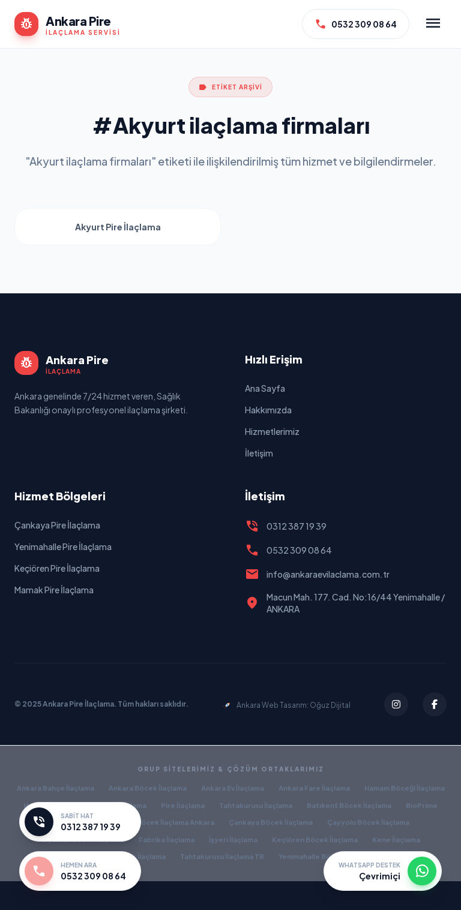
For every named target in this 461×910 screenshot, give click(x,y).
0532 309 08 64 (356, 24)
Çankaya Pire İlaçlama (57, 524)
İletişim (259, 453)
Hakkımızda (268, 409)
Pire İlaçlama (183, 805)
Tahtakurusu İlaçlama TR (222, 856)
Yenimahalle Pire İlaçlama (63, 546)
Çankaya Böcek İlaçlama (271, 822)
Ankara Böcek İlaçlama (148, 788)
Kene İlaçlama (396, 839)
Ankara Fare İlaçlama (314, 788)
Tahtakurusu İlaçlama (255, 805)
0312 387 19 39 (286, 526)
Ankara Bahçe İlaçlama (55, 788)
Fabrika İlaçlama (166, 839)
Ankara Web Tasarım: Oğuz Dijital (294, 705)
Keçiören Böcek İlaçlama (315, 839)
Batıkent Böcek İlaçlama (349, 805)
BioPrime (422, 805)
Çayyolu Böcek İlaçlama (368, 822)
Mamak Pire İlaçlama (54, 589)
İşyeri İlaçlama (233, 839)
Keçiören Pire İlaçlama (57, 568)
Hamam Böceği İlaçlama (404, 788)
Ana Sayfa (265, 388)
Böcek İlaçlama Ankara (175, 822)
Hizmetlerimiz (272, 431)
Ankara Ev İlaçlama (232, 788)
